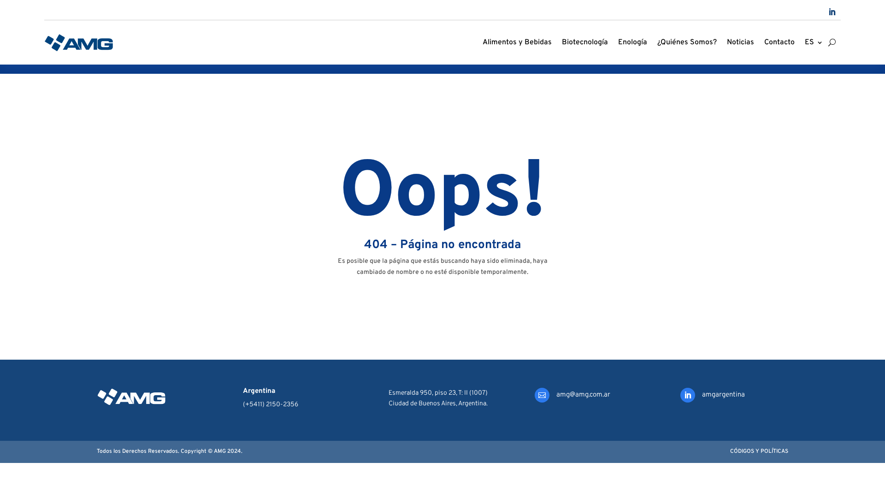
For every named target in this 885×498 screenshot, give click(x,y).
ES (809, 42)
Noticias (740, 42)
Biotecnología (585, 42)
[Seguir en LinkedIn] (832, 12)
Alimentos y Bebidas (517, 42)
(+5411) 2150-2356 (270, 405)
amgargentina (723, 395)
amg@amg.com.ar (583, 395)
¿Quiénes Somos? (687, 42)
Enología (632, 42)
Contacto (779, 42)
